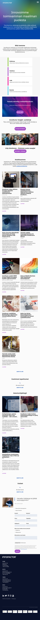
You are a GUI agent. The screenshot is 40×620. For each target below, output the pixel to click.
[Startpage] (8, 3)
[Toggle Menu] (38, 2)
